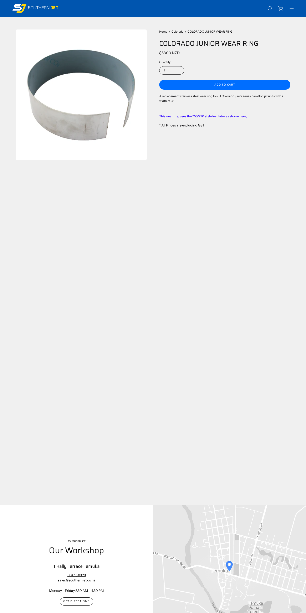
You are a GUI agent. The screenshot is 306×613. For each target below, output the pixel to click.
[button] (270, 8)
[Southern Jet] (35, 8)
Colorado (177, 31)
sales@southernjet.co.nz (76, 580)
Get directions (76, 601)
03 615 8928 (76, 575)
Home (163, 31)
